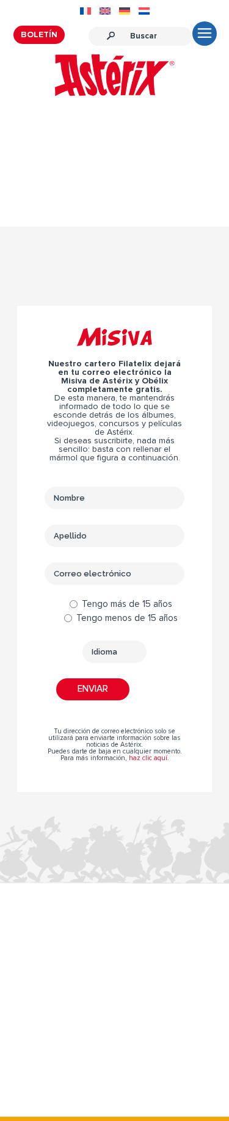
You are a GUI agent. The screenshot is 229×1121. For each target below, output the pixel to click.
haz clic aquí (148, 758)
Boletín (39, 35)
